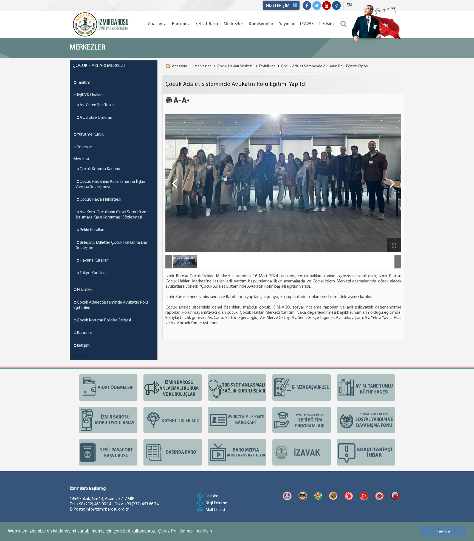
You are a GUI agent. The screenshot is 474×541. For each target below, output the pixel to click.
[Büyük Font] (185, 102)
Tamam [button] (443, 531)
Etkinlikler (267, 66)
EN (349, 5)
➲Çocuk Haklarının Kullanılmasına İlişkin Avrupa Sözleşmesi (110, 184)
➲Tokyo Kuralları (91, 273)
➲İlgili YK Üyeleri (88, 95)
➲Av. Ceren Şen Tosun (95, 105)
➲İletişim (81, 345)
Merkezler (233, 24)
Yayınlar (287, 24)
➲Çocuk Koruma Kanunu (98, 169)
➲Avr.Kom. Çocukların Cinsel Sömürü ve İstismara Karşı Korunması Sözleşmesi (111, 215)
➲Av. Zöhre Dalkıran (94, 118)
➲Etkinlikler (83, 290)
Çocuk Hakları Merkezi (235, 66)
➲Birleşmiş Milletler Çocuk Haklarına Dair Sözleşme (112, 245)
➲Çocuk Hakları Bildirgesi (98, 199)
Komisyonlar (261, 24)
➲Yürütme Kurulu (89, 134)
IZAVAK (307, 24)
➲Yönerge (82, 147)
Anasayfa (157, 24)
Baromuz (181, 24)
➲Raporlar (82, 333)
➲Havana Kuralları (92, 260)
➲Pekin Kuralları (90, 230)
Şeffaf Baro (206, 24)
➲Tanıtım (81, 82)
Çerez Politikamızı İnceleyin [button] (185, 531)
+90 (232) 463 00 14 (93, 504)
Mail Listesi (215, 510)
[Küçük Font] (177, 102)
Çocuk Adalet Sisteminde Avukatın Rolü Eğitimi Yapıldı (324, 66)
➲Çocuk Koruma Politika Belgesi (102, 320)
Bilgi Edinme (216, 503)
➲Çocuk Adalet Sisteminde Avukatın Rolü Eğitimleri (110, 305)
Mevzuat (81, 159)
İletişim (326, 24)
